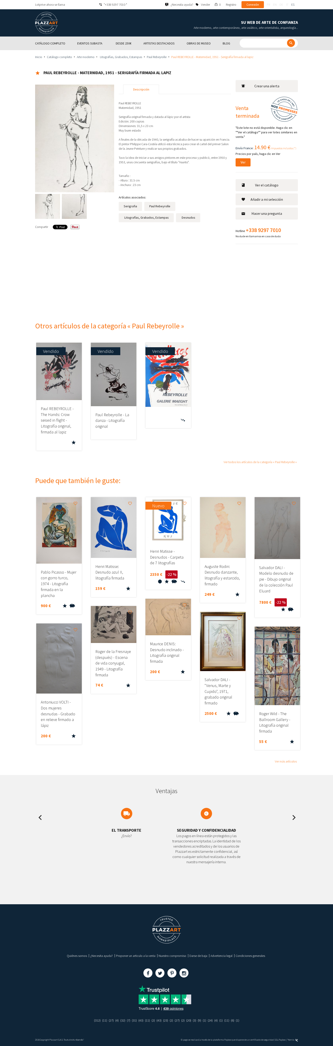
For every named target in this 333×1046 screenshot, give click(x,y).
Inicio (38, 57)
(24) (210, 1020)
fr (268, 4)
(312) (97, 1020)
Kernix (291, 1039)
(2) (153, 1020)
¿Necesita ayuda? (101, 956)
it (287, 4)
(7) (128, 1020)
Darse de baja (198, 956)
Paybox (282, 1039)
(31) (134, 1020)
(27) (111, 1020)
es (292, 4)
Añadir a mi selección (267, 199)
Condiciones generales (250, 956)
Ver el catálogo (266, 185)
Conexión (252, 4)
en (275, 4)
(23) (165, 1020)
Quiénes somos (77, 956)
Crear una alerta (266, 86)
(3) (194, 1020)
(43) (140, 1020)
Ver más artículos (286, 761)
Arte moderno (85, 57)
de (281, 4)
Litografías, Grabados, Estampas (120, 57)
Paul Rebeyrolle (156, 57)
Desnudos (188, 217)
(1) (204, 1020)
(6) (232, 1020)
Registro (231, 4)
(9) (199, 1020)
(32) (122, 1020)
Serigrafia (130, 206)
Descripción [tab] (141, 89)
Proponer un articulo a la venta (135, 956)
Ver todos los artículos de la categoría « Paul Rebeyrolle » (260, 462)
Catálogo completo (59, 57)
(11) (104, 1020)
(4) (117, 1020)
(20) (188, 1020)
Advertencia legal (221, 956)
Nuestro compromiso (172, 956)
